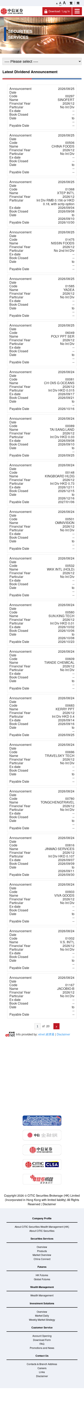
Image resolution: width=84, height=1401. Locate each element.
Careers (42, 1368)
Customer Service (42, 1327)
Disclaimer (49, 1204)
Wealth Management (42, 1287)
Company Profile (42, 1218)
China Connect (42, 1259)
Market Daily (42, 1315)
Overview (42, 1247)
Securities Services (42, 1238)
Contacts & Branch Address (42, 1364)
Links (42, 1372)
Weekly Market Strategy (42, 1319)
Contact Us (42, 1355)
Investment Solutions (42, 1303)
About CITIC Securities (41, 1230)
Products (42, 1251)
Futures (42, 1267)
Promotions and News (42, 1348)
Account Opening (42, 1335)
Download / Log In (59, 11)
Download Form (42, 1340)
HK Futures (42, 1275)
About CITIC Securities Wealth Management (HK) (42, 1226)
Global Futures (42, 1279)
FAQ (42, 1343)
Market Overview (42, 1255)
